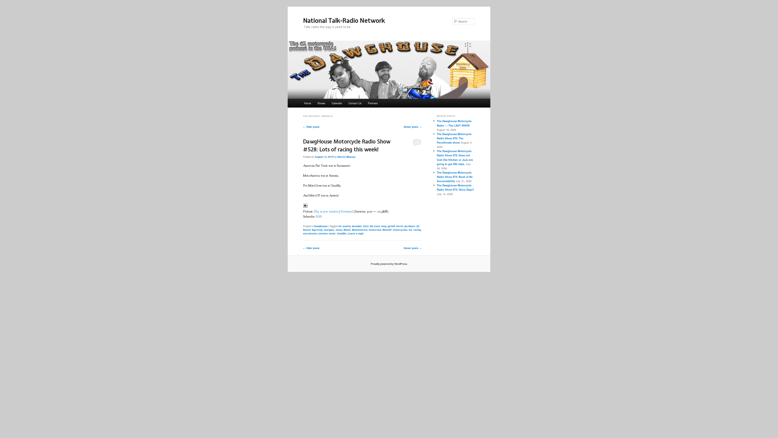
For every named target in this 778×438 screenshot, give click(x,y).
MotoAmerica (360, 230)
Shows (321, 103)
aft (339, 226)
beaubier (357, 226)
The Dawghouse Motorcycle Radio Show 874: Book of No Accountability (455, 177)
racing (417, 230)
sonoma (323, 233)
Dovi (366, 226)
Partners (373, 103)
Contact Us (355, 103)
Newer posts (412, 127)
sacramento (310, 233)
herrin (399, 226)
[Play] (305, 206)
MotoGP (387, 230)
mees (339, 230)
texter (332, 233)
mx (410, 230)
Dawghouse (321, 226)
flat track (375, 226)
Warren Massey (346, 157)
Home (307, 103)
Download (347, 212)
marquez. (329, 230)
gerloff (391, 226)
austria (347, 226)
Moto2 (347, 230)
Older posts (311, 127)
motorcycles (400, 230)
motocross (375, 230)
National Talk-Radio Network (344, 20)
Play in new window (326, 212)
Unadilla (341, 233)
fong (383, 226)
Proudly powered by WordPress (389, 264)
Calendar (337, 103)
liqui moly (317, 230)
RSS (319, 217)
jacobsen (409, 226)
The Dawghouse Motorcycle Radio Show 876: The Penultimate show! (454, 138)
